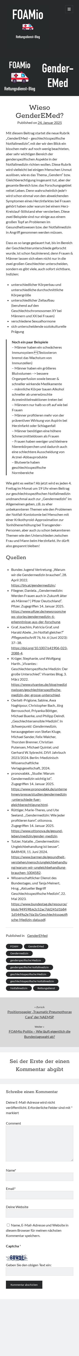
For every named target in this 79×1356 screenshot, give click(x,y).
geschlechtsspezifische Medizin (28, 974)
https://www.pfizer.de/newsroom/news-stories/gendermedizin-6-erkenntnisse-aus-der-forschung (38, 616)
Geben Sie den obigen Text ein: (29, 1265)
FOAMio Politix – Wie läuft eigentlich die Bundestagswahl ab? (39, 1034)
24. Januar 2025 (50, 122)
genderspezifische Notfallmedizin (29, 967)
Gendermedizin (19, 953)
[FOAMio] (28, 47)
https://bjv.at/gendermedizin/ (33, 585)
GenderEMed (37, 935)
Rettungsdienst (46, 988)
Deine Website (17, 1207)
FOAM (14, 946)
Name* (11, 1170)
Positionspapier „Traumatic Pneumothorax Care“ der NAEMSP (39, 1014)
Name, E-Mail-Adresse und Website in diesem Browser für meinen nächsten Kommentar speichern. (37, 1230)
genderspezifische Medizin (25, 960)
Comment (13, 1123)
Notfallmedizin (18, 988)
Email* (11, 1188)
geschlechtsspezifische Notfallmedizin (32, 981)
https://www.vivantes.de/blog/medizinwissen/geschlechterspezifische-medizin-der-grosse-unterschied (39, 689)
